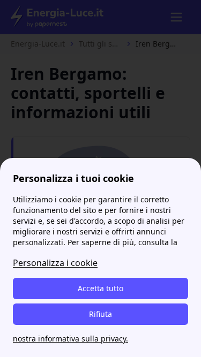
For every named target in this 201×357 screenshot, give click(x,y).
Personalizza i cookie (55, 262)
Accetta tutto (100, 288)
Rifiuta (100, 314)
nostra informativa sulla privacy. (70, 338)
